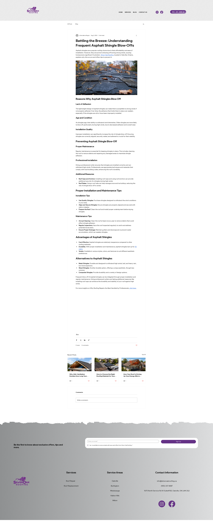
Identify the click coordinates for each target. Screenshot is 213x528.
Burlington (115, 486)
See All (144, 354)
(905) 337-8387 (167, 486)
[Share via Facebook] (76, 340)
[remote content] (106, 310)
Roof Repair (70, 481)
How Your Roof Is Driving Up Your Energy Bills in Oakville (132, 375)
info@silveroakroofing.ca (167, 481)
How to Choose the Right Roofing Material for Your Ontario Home (106, 375)
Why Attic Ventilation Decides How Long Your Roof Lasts (78, 375)
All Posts (69, 24)
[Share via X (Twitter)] (80, 340)
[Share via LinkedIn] (84, 340)
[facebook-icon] (161, 12)
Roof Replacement (71, 486)
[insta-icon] (157, 12)
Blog (76, 24)
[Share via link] (89, 340)
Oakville (115, 481)
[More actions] (136, 35)
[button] (128, 12)
